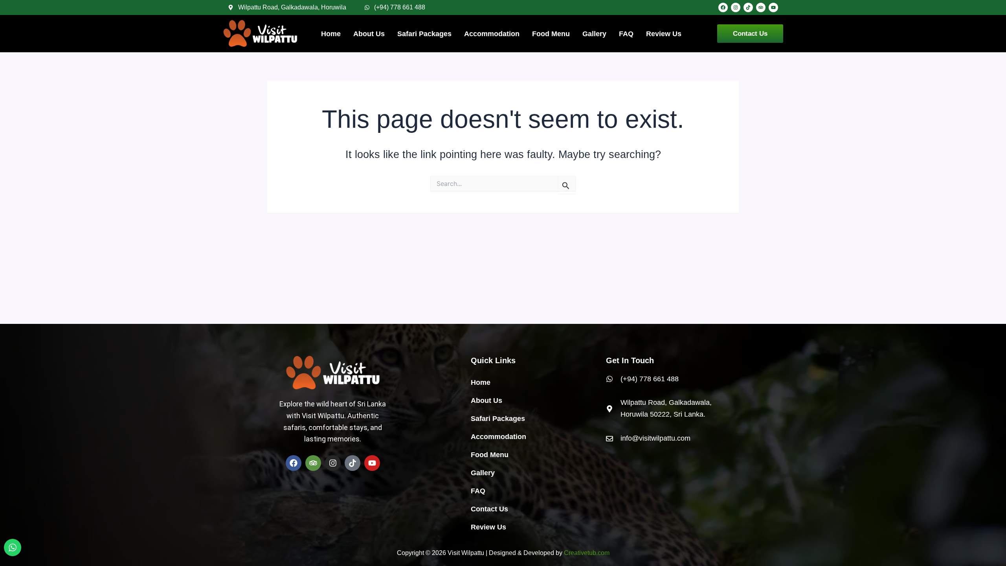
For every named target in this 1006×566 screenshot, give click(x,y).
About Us (369, 34)
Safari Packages (424, 34)
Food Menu (551, 34)
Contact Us (489, 509)
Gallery (594, 34)
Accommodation (492, 34)
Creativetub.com (586, 552)
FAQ (626, 34)
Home (331, 34)
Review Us (663, 34)
